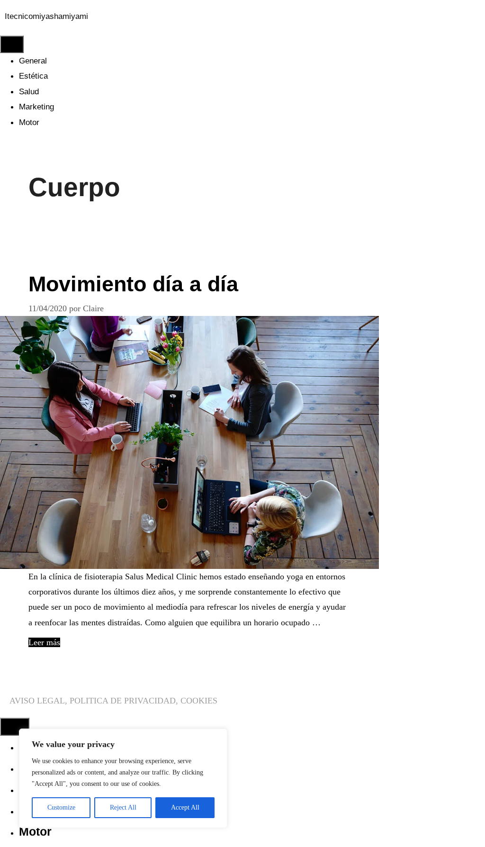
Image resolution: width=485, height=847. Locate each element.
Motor (29, 122)
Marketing (36, 106)
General (33, 60)
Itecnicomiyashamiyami (46, 16)
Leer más (44, 642)
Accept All (185, 807)
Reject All (123, 807)
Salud (29, 91)
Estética (33, 76)
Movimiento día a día (133, 284)
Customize (61, 807)
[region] (123, 778)
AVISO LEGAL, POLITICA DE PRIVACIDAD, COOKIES (113, 700)
